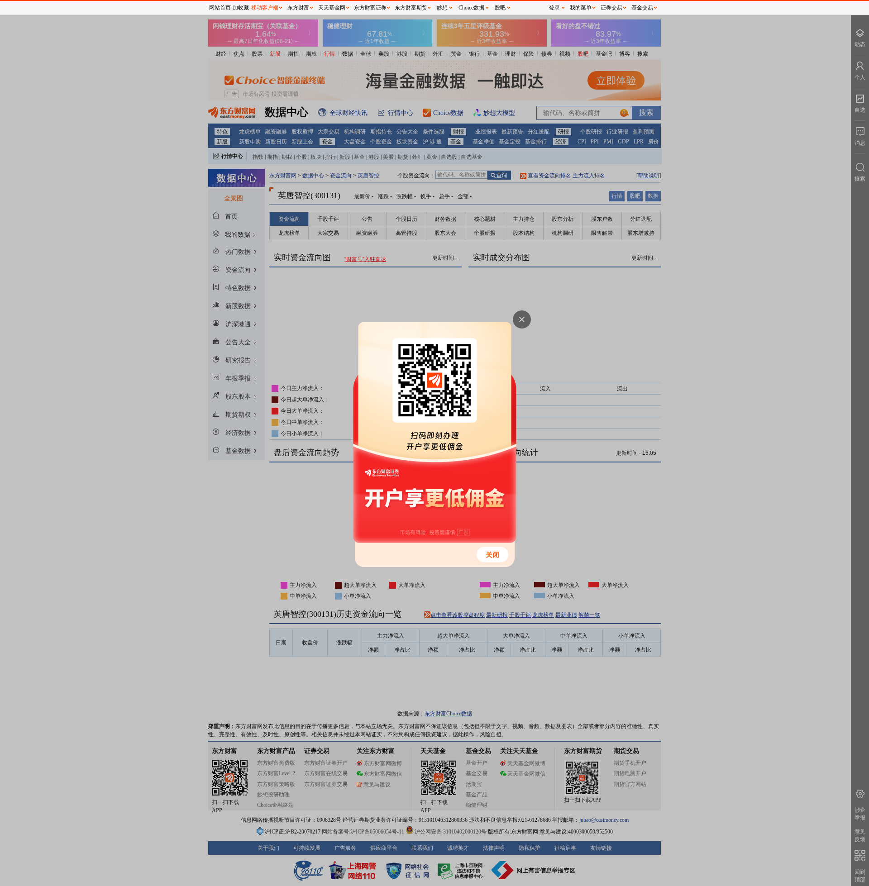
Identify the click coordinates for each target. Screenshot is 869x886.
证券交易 (611, 8)
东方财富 (298, 8)
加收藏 (241, 8)
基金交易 (642, 8)
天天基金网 (331, 8)
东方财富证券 (370, 8)
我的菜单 (581, 8)
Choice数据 (471, 8)
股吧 (500, 8)
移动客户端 (264, 8)
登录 (554, 8)
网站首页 (220, 8)
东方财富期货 (411, 8)
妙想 (442, 8)
